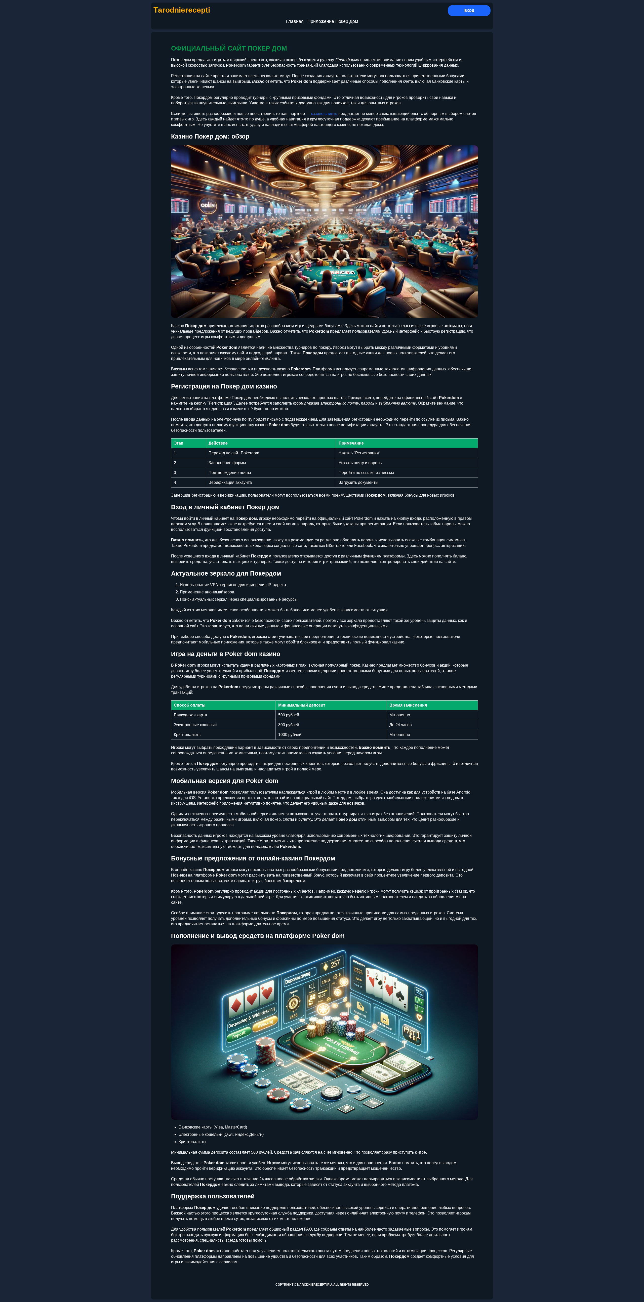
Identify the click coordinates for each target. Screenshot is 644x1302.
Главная (295, 21)
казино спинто (324, 113)
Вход (469, 11)
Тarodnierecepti (181, 10)
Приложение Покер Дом (332, 21)
